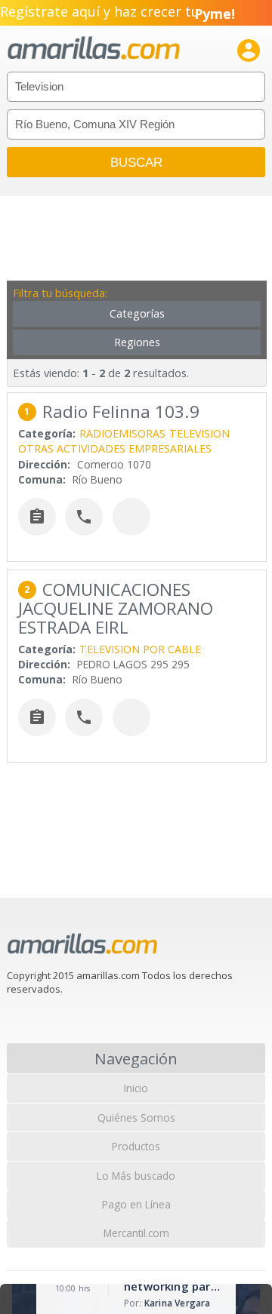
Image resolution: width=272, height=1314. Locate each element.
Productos (136, 1146)
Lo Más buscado (136, 1175)
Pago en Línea (136, 1204)
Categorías (137, 313)
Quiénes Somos (136, 1117)
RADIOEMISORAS (122, 433)
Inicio (136, 1088)
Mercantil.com (136, 1233)
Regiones (137, 342)
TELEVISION (199, 433)
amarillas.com (94, 49)
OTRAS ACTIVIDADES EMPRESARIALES (115, 448)
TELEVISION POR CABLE (140, 649)
